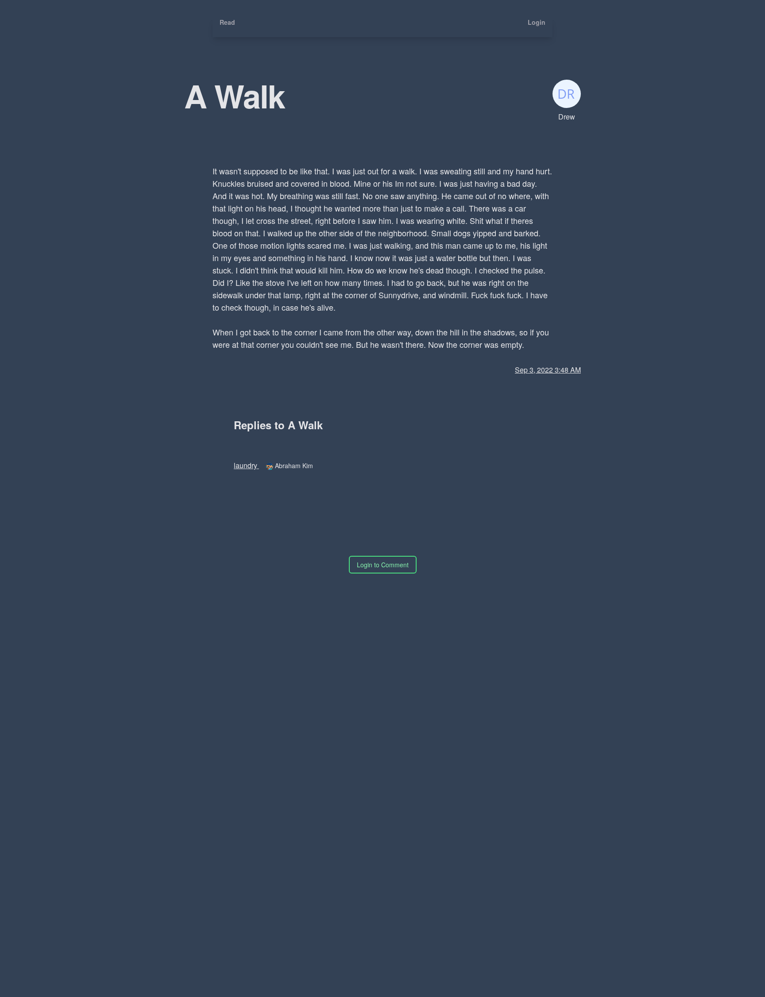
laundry (246, 465)
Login (536, 22)
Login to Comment (383, 564)
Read (227, 22)
